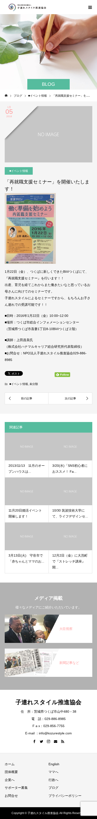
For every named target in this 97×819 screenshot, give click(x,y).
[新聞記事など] (48, 649)
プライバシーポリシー (64, 796)
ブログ (53, 788)
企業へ (10, 780)
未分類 (33, 384)
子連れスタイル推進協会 (48, 702)
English (53, 764)
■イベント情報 (18, 171)
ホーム (10, 764)
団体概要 (11, 772)
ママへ (53, 772)
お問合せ (11, 796)
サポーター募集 (16, 788)
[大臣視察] (48, 615)
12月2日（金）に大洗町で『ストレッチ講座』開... (70, 561)
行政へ (53, 780)
